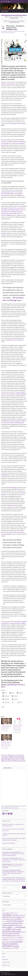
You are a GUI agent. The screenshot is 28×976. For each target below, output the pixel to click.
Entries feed (5, 959)
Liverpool (3, 32)
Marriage (14, 759)
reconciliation (10, 939)
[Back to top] (25, 973)
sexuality (19, 942)
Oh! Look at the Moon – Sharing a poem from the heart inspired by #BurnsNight (13, 866)
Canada (17, 755)
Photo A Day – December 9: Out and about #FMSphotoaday (14, 21)
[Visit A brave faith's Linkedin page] (9, 1)
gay (6, 923)
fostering (6, 758)
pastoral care (15, 935)
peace (21, 935)
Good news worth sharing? (8, 843)
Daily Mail (16, 489)
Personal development (7, 937)
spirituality (7, 946)
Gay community (14, 923)
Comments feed (6, 962)
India (17, 758)
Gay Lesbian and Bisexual (12, 924)
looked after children (6, 759)
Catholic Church (13, 913)
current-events (11, 921)
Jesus (4, 930)
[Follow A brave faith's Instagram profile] (6, 1)
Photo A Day (7, 32)
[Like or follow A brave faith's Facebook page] (4, 1)
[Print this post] (25, 34)
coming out (18, 919)
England (6, 757)
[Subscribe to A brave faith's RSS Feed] (2, 1)
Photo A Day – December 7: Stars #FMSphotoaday (15, 17)
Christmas (22, 915)
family (2, 758)
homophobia (20, 927)
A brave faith (4, 11)
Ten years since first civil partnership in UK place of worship (6, 726)
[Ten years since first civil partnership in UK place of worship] (6, 721)
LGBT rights (22, 31)
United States (12, 948)
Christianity (10, 31)
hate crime (14, 927)
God (9, 927)
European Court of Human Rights (16, 757)
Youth (16, 948)
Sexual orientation (10, 944)
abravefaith (4, 31)
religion (3, 761)
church (5, 917)
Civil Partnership (16, 31)
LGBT (8, 929)
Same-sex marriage (9, 761)
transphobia (5, 948)
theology (16, 946)
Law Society (21, 758)
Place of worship (20, 759)
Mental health (15, 933)
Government (12, 758)
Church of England (6, 215)
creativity (4, 921)
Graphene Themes (11, 974)
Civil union (12, 919)
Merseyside (6, 935)
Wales (24, 761)
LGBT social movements (11, 930)
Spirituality (12, 32)
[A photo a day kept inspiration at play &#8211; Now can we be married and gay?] (18, 721)
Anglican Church (11, 755)
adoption (5, 755)
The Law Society (5, 139)
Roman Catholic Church (18, 939)
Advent (3, 913)
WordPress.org (5, 965)
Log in (3, 956)
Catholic (7, 913)
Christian (6, 915)
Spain (16, 761)
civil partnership (18, 756)
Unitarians (20, 761)
